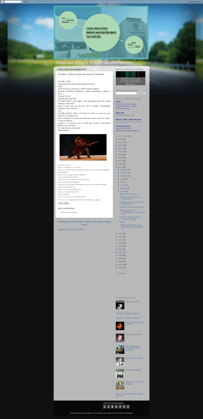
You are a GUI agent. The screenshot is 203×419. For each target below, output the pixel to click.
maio (122, 179)
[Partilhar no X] (63, 203)
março (122, 185)
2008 (120, 258)
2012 (120, 246)
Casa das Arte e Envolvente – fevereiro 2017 (131, 198)
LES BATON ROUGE (133, 370)
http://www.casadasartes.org (125, 115)
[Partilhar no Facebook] (65, 203)
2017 (120, 167)
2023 (120, 148)
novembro (124, 173)
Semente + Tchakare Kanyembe (128, 318)
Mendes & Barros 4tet (133, 334)
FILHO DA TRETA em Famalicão (132, 207)
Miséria (122, 222)
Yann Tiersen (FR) (132, 302)
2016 (120, 234)
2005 (120, 268)
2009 (120, 255)
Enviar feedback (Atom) (76, 229)
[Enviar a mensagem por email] (59, 203)
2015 (120, 237)
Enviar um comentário (69, 212)
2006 (120, 265)
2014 (120, 240)
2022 (120, 151)
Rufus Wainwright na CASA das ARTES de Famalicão (133, 348)
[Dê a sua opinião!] (61, 203)
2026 (120, 139)
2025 (120, 142)
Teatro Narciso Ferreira (134, 358)
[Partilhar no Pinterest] (68, 203)
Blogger (129, 413)
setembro (124, 176)
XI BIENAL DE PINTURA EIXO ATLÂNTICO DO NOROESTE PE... (131, 227)
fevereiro (123, 188)
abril (122, 182)
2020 (120, 158)
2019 (120, 161)
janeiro (123, 191)
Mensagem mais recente (70, 221)
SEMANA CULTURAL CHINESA (127, 313)
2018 (120, 164)
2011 (120, 249)
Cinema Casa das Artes (128, 194)
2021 (120, 155)
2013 (120, 243)
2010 (120, 252)
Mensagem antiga (101, 221)
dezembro (124, 170)
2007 (120, 261)
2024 (120, 145)
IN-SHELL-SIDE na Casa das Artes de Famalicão (130, 218)
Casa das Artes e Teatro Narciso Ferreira (94, 62)
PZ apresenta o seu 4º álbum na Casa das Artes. (132, 203)
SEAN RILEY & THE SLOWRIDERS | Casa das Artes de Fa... (132, 212)
